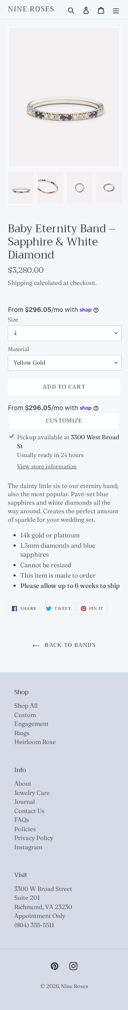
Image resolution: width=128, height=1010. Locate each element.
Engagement (31, 723)
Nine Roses (31, 9)
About (22, 783)
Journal (24, 801)
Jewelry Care (32, 792)
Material (18, 348)
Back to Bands (69, 645)
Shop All (26, 705)
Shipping (20, 282)
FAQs (21, 819)
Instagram (28, 847)
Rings (22, 733)
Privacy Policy (33, 837)
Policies (25, 829)
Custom (25, 714)
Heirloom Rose (35, 741)
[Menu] (115, 9)
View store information (47, 466)
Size (13, 319)
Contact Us (29, 810)
